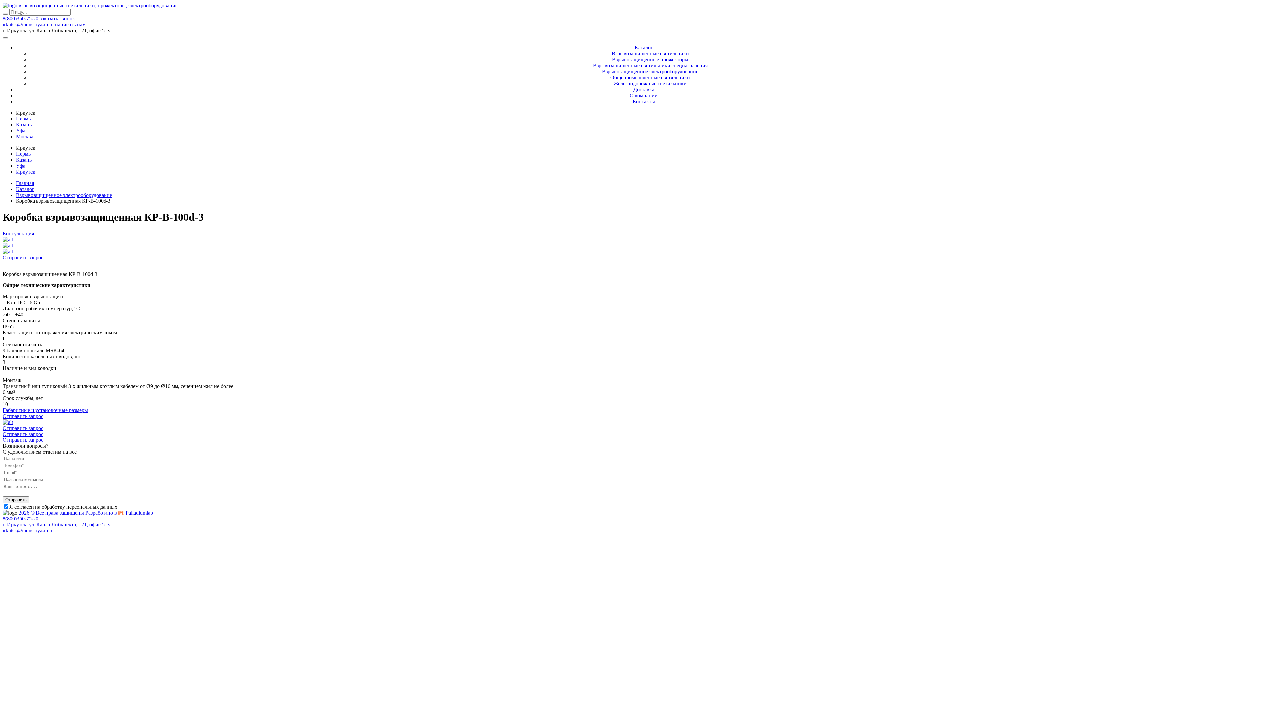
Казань (24, 124)
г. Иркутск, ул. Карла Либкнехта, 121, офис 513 (56, 524)
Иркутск (25, 172)
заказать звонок (57, 18)
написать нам (70, 24)
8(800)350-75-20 (21, 18)
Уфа (20, 130)
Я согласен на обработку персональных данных (63, 507)
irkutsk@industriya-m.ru (29, 24)
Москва (24, 136)
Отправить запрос (23, 257)
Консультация (18, 233)
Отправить (16, 499)
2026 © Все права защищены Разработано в (86, 513)
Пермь (23, 118)
